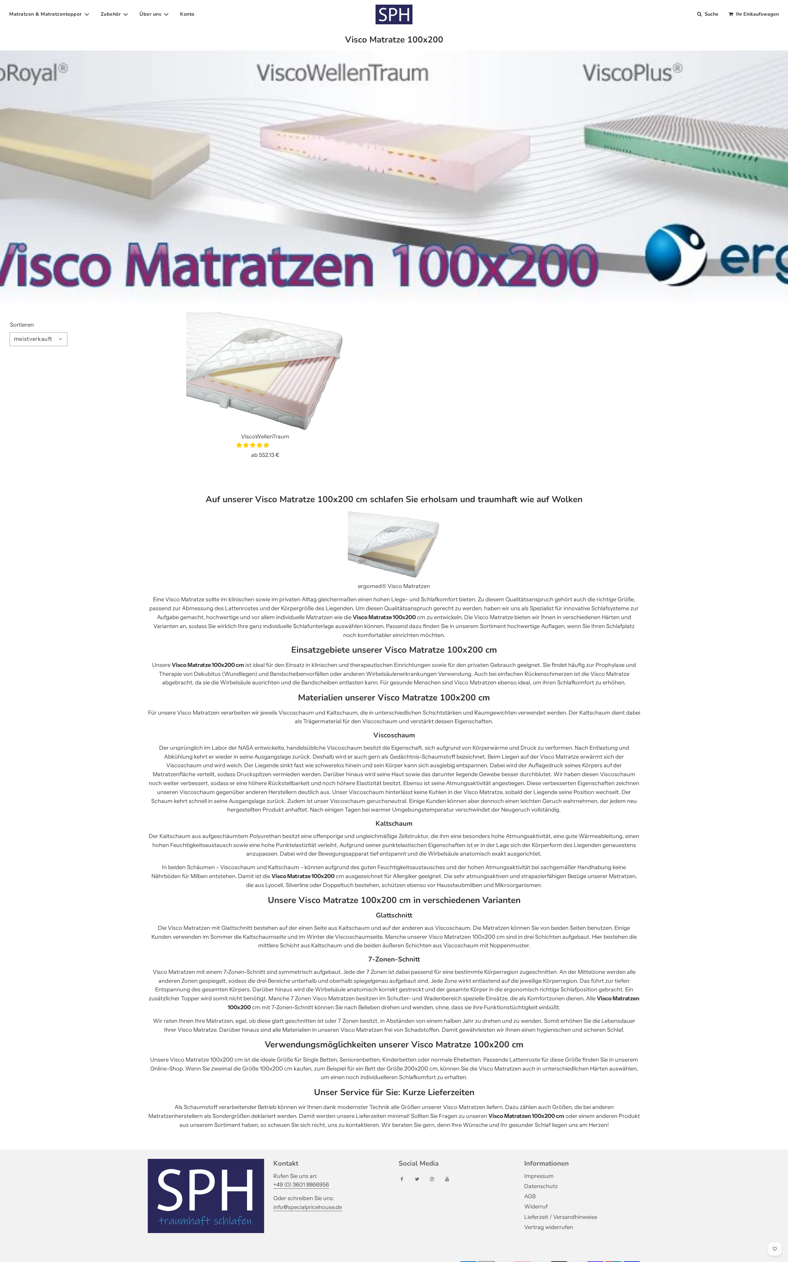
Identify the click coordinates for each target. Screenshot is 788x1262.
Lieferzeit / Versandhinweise (560, 1217)
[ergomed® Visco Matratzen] (394, 577)
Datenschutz (541, 1186)
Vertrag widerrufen (548, 1227)
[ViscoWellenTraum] (265, 371)
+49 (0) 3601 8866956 (301, 1184)
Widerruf (536, 1206)
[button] (253, 445)
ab (265, 455)
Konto (187, 14)
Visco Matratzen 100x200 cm (526, 1116)
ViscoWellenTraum (265, 436)
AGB (530, 1196)
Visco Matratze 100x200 (384, 617)
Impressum (539, 1176)
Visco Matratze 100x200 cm (208, 665)
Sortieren (22, 325)
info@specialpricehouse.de (307, 1207)
